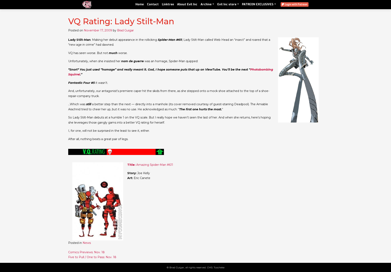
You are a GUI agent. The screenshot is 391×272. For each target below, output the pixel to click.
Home (139, 4)
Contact (153, 4)
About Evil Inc (187, 4)
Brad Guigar (125, 30)
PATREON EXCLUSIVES (257, 4)
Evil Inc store (226, 4)
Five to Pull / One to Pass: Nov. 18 (92, 257)
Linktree (168, 4)
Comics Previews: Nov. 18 (86, 252)
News (87, 243)
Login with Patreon (295, 4)
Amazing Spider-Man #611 (150, 165)
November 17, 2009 (98, 30)
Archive (206, 4)
